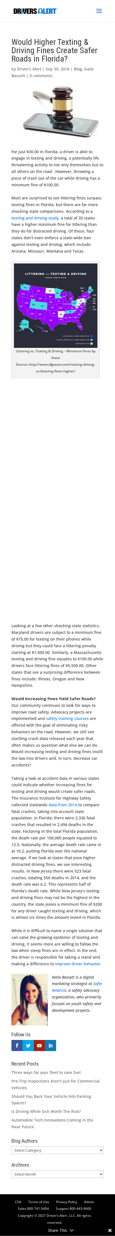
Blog (78, 69)
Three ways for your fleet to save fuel (46, 1072)
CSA (18, 1202)
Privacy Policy (66, 1202)
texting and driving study (35, 218)
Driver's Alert (29, 69)
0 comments (41, 75)
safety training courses (67, 718)
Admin (89, 1202)
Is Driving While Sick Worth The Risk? (46, 1111)
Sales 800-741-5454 (33, 1208)
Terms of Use (38, 1202)
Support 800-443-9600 (73, 1208)
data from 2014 (63, 804)
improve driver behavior (77, 963)
